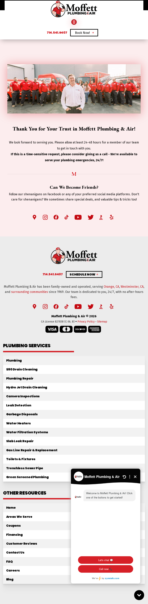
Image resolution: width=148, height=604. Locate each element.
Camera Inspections (23, 396)
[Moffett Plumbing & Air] (74, 9)
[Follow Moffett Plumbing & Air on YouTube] (78, 217)
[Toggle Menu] (74, 22)
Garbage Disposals (22, 414)
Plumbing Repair (19, 378)
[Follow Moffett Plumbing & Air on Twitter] (91, 217)
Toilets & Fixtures (20, 459)
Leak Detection (18, 405)
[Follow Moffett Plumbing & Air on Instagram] (45, 217)
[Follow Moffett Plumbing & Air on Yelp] (111, 217)
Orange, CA (111, 286)
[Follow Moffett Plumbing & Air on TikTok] (66, 217)
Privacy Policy (86, 321)
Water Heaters (18, 423)
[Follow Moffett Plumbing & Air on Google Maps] (34, 217)
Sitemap (102, 321)
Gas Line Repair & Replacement (31, 450)
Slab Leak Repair (20, 441)
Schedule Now (82, 274)
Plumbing (14, 360)
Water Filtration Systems (27, 432)
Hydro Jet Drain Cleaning (26, 387)
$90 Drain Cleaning (22, 369)
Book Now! (82, 33)
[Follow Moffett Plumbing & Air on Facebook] (56, 217)
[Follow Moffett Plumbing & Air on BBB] (101, 217)
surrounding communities (29, 292)
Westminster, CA (132, 286)
